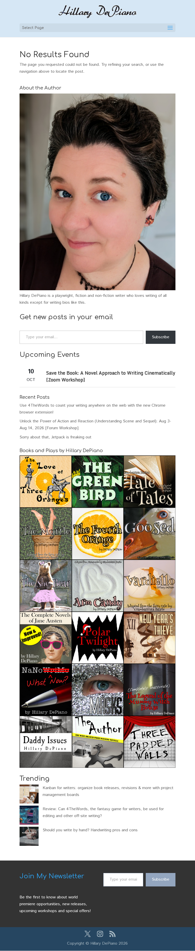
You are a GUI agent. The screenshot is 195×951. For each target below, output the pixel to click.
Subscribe (160, 337)
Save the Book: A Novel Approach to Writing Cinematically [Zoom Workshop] (110, 376)
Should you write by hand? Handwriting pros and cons (90, 830)
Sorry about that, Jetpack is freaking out (55, 437)
